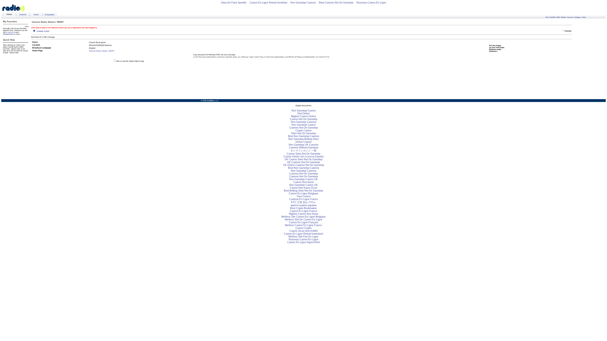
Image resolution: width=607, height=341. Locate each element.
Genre (36, 14)
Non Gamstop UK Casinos (303, 144)
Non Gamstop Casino (303, 110)
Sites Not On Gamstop (303, 133)
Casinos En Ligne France (303, 199)
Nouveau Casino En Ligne (371, 2)
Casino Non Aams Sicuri (303, 187)
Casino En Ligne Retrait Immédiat (268, 2)
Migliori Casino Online (303, 116)
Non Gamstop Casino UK (303, 179)
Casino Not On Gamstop (303, 119)
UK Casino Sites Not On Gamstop (303, 159)
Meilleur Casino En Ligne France (303, 225)
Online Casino (303, 142)
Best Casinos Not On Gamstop (336, 2)
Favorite (568, 31)
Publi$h (553, 17)
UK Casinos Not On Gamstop (303, 162)
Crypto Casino (303, 130)
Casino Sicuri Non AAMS (303, 231)
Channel (22, 14)
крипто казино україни (303, 205)
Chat (547, 17)
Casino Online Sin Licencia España (304, 156)
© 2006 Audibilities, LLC (210, 101)
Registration (9, 34)
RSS (558, 17)
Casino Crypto (303, 228)
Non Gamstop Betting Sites (303, 139)
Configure (577, 17)
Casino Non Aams (303, 182)
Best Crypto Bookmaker (303, 208)
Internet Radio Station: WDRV (101, 51)
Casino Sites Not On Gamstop (303, 153)
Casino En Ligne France (303, 211)
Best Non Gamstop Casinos (303, 136)
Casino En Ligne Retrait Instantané (303, 233)
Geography (49, 14)
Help (584, 17)
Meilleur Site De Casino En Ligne (303, 219)
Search (570, 17)
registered (11, 32)
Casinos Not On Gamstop (303, 127)
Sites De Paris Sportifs (233, 2)
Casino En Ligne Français (303, 222)
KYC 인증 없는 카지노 (303, 202)
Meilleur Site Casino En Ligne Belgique (303, 216)
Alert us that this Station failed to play (130, 61)
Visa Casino (303, 196)
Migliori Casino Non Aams (303, 213)
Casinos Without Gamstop (303, 147)
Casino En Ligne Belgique (303, 193)
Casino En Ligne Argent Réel (303, 242)
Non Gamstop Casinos (303, 2)
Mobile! (563, 17)
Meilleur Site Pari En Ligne (303, 236)
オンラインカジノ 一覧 (303, 150)
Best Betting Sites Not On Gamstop (303, 190)
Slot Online (303, 113)
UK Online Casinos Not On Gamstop (303, 165)
